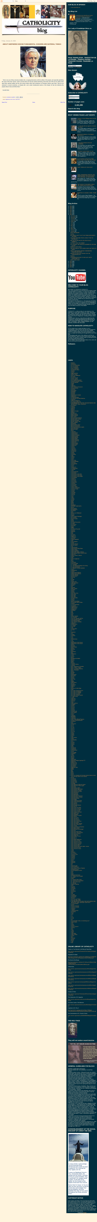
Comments (72, 98)
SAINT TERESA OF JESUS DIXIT (85, 167)
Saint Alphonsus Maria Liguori (77, 785)
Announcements (74, 388)
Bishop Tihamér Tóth (75, 421)
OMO (72, 687)
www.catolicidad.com (75, 7)
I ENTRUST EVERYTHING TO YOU (85, 151)
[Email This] (16, 97)
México (72, 660)
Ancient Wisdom (74, 382)
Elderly (72, 527)
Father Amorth (74, 547)
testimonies (73, 896)
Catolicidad (9, 97)
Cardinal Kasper (74, 436)
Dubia (72, 519)
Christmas (73, 462)
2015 (71, 266)
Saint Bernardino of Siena (76, 797)
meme (72, 655)
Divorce (72, 514)
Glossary (73, 577)
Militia (72, 661)
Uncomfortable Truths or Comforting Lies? (80, 920)
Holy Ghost (73, 594)
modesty (73, 665)
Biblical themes (74, 414)
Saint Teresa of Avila (75, 840)
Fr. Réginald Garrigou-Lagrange (78, 568)
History (72, 590)
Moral (72, 671)
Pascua (72, 706)
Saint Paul (73, 830)
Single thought (74, 865)
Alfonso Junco (74, 374)
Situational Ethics (75, 869)
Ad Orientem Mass (75, 369)
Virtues (72, 935)
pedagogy (73, 715)
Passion (73, 707)
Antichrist (73, 389)
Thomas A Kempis (75, 905)
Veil (72, 928)
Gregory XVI (74, 581)
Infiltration (73, 610)
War (72, 936)
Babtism (73, 408)
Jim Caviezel (74, 617)
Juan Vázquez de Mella (76, 621)
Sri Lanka (73, 877)
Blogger (84, 1212)
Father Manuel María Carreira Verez (79, 553)
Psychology (73, 752)
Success (73, 886)
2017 (71, 264)
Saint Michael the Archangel (77, 829)
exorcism (73, 538)
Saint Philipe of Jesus (76, 836)
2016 (71, 265)
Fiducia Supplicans (75, 558)
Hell (72, 586)
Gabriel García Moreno (76, 573)
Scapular (73, 856)
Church (72, 464)
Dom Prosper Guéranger (76, 516)
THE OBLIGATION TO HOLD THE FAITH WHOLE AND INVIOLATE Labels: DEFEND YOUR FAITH (83, 902)
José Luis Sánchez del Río (77, 618)
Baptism (73, 409)
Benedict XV (74, 413)
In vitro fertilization (75, 604)
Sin (72, 864)
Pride (72, 745)
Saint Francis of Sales (76, 809)
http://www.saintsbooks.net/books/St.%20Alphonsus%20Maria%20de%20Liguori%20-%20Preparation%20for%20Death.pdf (82, 957)
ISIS (72, 612)
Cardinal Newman (75, 439)
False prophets (74, 541)
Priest (72, 746)
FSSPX (72, 571)
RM (72, 770)
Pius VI (72, 729)
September (73, 220)
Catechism (73, 448)
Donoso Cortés (74, 518)
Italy (72, 615)
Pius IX (72, 728)
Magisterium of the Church (10, 99)
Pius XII (73, 731)
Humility (72, 234)
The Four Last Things (75, 899)
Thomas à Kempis (75, 907)
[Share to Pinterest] (22, 97)
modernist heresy (75, 664)
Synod (72, 889)
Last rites (73, 626)
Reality (72, 758)
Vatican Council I (75, 926)
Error (72, 532)
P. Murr (72, 697)
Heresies (73, 587)
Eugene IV (73, 535)
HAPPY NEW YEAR (74, 260)
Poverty (72, 742)
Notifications (74, 682)
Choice (72, 458)
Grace (72, 580)
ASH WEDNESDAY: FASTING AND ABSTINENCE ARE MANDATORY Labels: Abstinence (83, 403)
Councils (73, 490)
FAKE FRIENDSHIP (74, 232)
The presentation (74, 903)
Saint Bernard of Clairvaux (77, 796)
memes (72, 656)
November (73, 217)
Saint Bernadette (74, 794)
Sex (72, 863)
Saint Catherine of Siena (76, 800)
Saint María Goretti (75, 828)
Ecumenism (73, 524)
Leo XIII (73, 629)
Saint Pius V (74, 837)
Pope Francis (74, 737)
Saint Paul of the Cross (76, 831)
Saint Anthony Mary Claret (77, 789)
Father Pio (73, 554)
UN (71, 919)
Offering (73, 686)
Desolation (73, 510)
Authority (73, 407)
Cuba (72, 497)
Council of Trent (74, 488)
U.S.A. (72, 918)
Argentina (73, 399)
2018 (71, 262)
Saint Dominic (74, 804)
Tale (72, 893)
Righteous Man (74, 767)
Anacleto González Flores (76, 381)
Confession (73, 479)
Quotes (72, 755)
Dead (72, 501)
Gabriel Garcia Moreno (76, 572)
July (72, 222)
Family (72, 542)
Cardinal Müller (74, 438)
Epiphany (72, 256)
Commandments (74, 471)
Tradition (73, 909)
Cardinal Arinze (74, 432)
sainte (72, 849)
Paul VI (72, 713)
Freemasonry (74, 570)
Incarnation (73, 605)
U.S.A (72, 917)
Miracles (73, 663)
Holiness (73, 592)
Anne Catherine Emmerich (77, 387)
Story (72, 885)
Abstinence (73, 364)
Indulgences (73, 609)
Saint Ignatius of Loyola (76, 815)
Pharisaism (73, 723)
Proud (72, 751)
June (72, 224)
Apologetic (73, 391)
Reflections (73, 759)
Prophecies (73, 749)
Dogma (72, 515)
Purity (72, 754)
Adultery (73, 370)
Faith (72, 540)
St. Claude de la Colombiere (77, 880)
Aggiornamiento (74, 373)
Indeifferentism (74, 606)
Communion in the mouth (76, 475)
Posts (71, 95)
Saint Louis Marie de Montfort (77, 826)
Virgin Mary (73, 933)
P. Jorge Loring (74, 696)
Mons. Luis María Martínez (77, 668)
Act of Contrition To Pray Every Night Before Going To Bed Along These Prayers (86, 159)
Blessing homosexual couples (77, 427)
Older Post (62, 102)
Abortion (73, 362)
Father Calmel (74, 549)
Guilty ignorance (74, 582)
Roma (72, 773)
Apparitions (73, 396)
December (73, 216)
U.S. (72, 916)
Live (72, 636)
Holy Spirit (73, 595)
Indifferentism (74, 608)
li (71, 631)
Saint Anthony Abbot (75, 787)
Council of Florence (75, 487)
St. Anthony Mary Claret (76, 879)
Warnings (73, 938)
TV (71, 915)
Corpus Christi (74, 486)
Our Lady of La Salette (76, 692)
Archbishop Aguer (75, 397)
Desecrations (74, 508)
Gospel (72, 579)
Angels (72, 383)
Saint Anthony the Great (76, 791)
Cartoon (72, 446)
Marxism (73, 649)
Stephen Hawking (75, 884)
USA (72, 923)
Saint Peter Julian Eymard (77, 832)
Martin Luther (74, 647)
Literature (73, 635)
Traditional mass (74, 910)
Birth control (73, 416)
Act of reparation (74, 367)
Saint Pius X (18, 99)
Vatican (72, 925)
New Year (73, 679)
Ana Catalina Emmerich (76, 380)
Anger (72, 384)
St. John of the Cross (75, 881)
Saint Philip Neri (74, 834)
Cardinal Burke (74, 433)
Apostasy (73, 392)
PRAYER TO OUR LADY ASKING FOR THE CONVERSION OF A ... (80, 254)
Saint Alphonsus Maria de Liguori (78, 784)
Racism (72, 757)
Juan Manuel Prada (75, 620)
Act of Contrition (74, 366)
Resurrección (74, 763)
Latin (72, 627)
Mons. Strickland (75, 669)
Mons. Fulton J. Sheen (76, 667)
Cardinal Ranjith (74, 443)
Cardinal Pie (73, 442)
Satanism (73, 855)
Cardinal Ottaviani (75, 440)
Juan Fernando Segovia (76, 619)
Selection (73, 861)
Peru (72, 722)
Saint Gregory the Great (76, 812)
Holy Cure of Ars (74, 593)
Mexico (72, 659)
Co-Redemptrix (74, 468)
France (72, 569)
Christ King (73, 460)
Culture (72, 498)
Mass (72, 650)
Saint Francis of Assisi (76, 808)
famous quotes (74, 545)
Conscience (73, 480)
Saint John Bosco (75, 818)
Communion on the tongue (77, 476)
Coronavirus (73, 485)
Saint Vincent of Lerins (76, 848)
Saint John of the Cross (76, 824)
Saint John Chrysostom (76, 821)
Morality (73, 672)
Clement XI (73, 467)
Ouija (72, 689)
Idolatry (72, 600)
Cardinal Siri (73, 445)
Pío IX (72, 724)
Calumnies (73, 431)
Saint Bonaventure (75, 798)
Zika (72, 942)
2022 (71, 211)
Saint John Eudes (75, 822)
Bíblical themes (74, 415)
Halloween (73, 584)
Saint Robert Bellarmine (76, 839)
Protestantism (74, 750)
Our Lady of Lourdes (75, 694)
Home (33, 102)
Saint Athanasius (75, 792)
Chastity (73, 453)
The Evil (73, 897)
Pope (72, 736)
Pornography (74, 739)
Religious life (74, 762)
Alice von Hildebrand (75, 375)
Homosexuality (74, 597)
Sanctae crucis (74, 854)
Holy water (73, 596)
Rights (72, 768)
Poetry (72, 733)
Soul (72, 872)
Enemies (73, 530)
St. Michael (73, 883)
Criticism (73, 494)
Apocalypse (73, 390)
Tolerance (73, 908)
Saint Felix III (74, 806)
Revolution (73, 766)
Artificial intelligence (75, 400)
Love (72, 637)
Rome (72, 774)
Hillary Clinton (74, 588)
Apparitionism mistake (76, 395)
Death (72, 502)
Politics (72, 735)
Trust (72, 912)
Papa (72, 702)
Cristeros (73, 493)
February (73, 229)
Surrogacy (73, 888)
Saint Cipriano (74, 802)
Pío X (72, 726)
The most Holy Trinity (76, 900)
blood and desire (74, 428)
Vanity (72, 924)
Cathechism (73, 450)
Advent (72, 372)
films (72, 560)
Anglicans (73, 385)
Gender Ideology (74, 574)
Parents (72, 705)
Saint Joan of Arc (75, 817)
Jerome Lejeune (74, 616)
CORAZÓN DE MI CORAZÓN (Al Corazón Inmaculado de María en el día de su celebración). (84, 16)
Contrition (73, 483)
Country (72, 491)
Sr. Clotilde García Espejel (77, 876)
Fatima (72, 556)
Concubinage (74, 477)
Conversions (74, 484)
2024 (71, 208)
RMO (72, 771)
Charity (72, 452)
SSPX (72, 878)
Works (72, 940)
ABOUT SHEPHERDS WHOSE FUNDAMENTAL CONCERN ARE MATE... (81, 251)
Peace (72, 714)
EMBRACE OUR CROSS (76, 247)
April (72, 227)
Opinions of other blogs (76, 688)
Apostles (73, 393)
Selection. (73, 862)
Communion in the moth (76, 474)
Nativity (72, 678)
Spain (72, 873)
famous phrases (74, 543)
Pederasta (73, 716)
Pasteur (72, 708)
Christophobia (74, 463)
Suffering (73, 887)
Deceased (73, 505)
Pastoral (73, 710)
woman (72, 939)
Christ (72, 459)
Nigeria (72, 681)
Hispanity (73, 589)
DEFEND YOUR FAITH (76, 506)
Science (73, 859)
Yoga (72, 941)
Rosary (72, 777)
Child (72, 455)
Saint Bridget (74, 799)
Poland (72, 734)
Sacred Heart (74, 781)
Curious (72, 499)
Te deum (73, 894)
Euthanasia (73, 537)
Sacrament (73, 778)
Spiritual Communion (75, 875)
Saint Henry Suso (75, 813)
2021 (71, 213)
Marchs (72, 644)
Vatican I (73, 927)
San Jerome (73, 853)
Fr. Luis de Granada (75, 566)
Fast (72, 546)
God (72, 578)
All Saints (73, 376)
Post (72, 741)
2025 (71, 207)
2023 (71, 210)
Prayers (72, 744)
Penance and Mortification (77, 720)
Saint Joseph (74, 825)
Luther (72, 641)
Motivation (73, 675)
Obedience (73, 684)
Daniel (72, 500)
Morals (72, 673)
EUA (72, 533)
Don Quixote (74, 517)
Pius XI (72, 730)
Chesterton (73, 454)
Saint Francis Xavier (75, 810)
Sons (72, 871)
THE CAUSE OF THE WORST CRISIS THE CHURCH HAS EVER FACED (85, 185)
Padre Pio (73, 698)
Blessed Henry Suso (75, 424)
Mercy (72, 657)
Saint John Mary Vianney (76, 823)
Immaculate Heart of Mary (77, 602)
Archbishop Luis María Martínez (78, 398)
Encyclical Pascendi (75, 529)
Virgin (72, 932)
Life (72, 633)
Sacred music (74, 782)
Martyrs (72, 648)
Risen (72, 769)
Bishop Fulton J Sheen (76, 419)
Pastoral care (74, 711)
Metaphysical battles (75, 658)
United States (74, 922)
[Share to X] (19, 97)
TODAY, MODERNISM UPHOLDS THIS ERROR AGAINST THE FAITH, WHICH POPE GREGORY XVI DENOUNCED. (86, 176)
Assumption (73, 405)
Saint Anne (73, 786)
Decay (72, 503)
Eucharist (73, 534)
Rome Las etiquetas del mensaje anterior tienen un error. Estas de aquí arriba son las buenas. (83, 776)
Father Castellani (75, 550)
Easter (72, 521)
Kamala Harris (74, 624)
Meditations (73, 653)
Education (73, 525)
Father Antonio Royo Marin (77, 548)
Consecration (74, 482)
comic (72, 470)
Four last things (74, 563)
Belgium (73, 412)
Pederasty (73, 718)
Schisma (73, 857)
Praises (72, 743)
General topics (74, 576)
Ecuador (73, 523)
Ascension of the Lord (76, 401)
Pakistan (73, 700)
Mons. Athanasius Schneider (77, 666)
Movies (72, 676)
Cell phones (73, 451)
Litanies (72, 634)
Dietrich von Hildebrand (76, 513)
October (73, 218)
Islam (72, 613)
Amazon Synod (74, 377)
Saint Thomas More (75, 845)
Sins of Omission (75, 867)
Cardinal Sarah (74, 444)
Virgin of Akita (74, 934)
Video (72, 930)
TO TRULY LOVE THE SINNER (77, 243)
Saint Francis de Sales (76, 807)
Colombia (73, 469)
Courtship (73, 492)
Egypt (72, 526)
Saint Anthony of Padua (76, 790)
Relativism (73, 761)
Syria (72, 892)
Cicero (72, 466)
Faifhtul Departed (75, 539)
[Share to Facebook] (20, 97)
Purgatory (73, 753)
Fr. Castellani (74, 564)
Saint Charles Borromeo (76, 801)
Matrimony (73, 651)
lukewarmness (74, 639)
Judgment (73, 623)
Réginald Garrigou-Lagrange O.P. (78, 760)
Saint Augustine (74, 793)
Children (73, 456)
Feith (72, 557)
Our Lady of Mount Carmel (77, 695)
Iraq (72, 611)
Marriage (73, 645)
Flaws (72, 561)
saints (72, 851)
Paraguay (73, 704)
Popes (72, 738)
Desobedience (74, 509)
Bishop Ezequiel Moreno (76, 417)
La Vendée (73, 625)
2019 (71, 261)
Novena (72, 683)
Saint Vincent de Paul (76, 847)
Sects (72, 860)
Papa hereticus (74, 703)
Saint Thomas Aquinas (76, 844)
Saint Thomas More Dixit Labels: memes (80, 846)
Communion (73, 472)
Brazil (72, 430)
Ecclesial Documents (75, 522)
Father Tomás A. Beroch (76, 555)
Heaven (72, 585)
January (73, 231)
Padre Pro (73, 699)
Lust (72, 640)
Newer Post (4, 102)
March (72, 228)
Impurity (73, 603)
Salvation (73, 852)
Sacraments (73, 779)
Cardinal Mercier (74, 437)
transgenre (73, 911)
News (72, 680)
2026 (71, 206)
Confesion (73, 478)
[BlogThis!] (18, 97)
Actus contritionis (75, 368)
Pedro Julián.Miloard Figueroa (77, 719)
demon (72, 507)
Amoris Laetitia (74, 379)
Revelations (73, 765)
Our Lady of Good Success (77, 690)
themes (72, 904)
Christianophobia (74, 461)
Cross (72, 495)
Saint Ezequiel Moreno (76, 805)
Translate (79, 67)
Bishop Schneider (75, 420)
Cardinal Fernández (75, 435)
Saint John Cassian (75, 820)
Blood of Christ (74, 429)
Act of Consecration (75, 365)
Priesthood (73, 747)
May (72, 225)
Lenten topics (74, 628)
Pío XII (72, 727)
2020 (71, 214)
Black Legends (74, 422)
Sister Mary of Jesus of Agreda (78, 868)
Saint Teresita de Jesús (76, 841)
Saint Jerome (74, 816)
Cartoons (73, 447)
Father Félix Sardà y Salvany (77, 551)
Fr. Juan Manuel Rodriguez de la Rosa (79, 565)
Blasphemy (73, 423)
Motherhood (73, 674)
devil (72, 511)
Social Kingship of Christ (76, 870)
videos (72, 931)
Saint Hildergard (74, 814)
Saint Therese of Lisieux (76, 842)
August (72, 221)
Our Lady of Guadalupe (76, 691)
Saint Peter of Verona (75, 833)
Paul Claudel (74, 712)
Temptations (73, 895)
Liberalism (73, 632)
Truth (72, 914)
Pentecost (73, 721)
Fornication (73, 562)
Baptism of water (75, 411)
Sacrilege (73, 783)
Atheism (73, 406)
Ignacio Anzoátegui (75, 601)
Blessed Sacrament (75, 425)
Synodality (73, 891)
